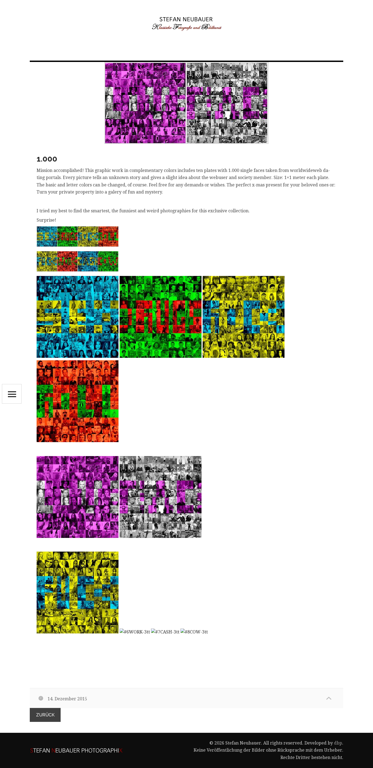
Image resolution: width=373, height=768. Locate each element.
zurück (45, 715)
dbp (338, 743)
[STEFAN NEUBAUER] (186, 23)
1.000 (47, 158)
